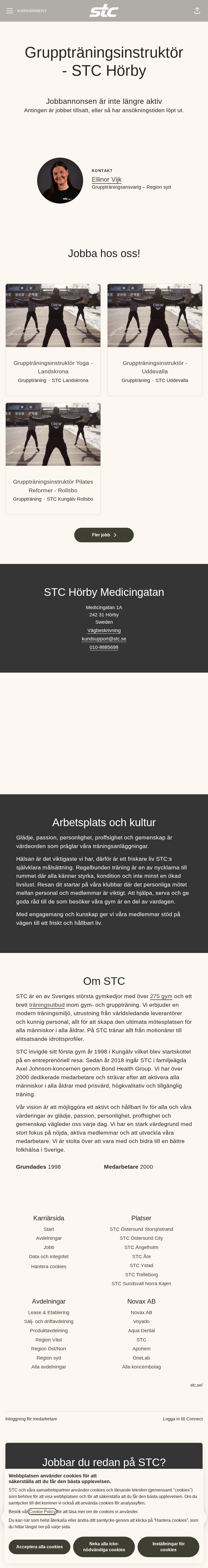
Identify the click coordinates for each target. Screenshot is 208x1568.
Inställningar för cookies (168, 1547)
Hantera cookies (48, 1266)
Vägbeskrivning (104, 630)
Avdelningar (49, 1238)
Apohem (141, 1348)
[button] (197, 10)
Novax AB (141, 1312)
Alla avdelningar (48, 1367)
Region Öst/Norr (48, 1348)
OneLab (141, 1358)
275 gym (161, 996)
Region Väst (48, 1340)
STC (141, 1340)
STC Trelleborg (141, 1274)
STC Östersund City (141, 1238)
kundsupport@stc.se (104, 639)
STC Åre (141, 1256)
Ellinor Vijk (107, 179)
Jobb (49, 1247)
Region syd (49, 1358)
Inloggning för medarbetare (31, 1419)
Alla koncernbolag (141, 1367)
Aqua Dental (141, 1330)
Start (49, 1229)
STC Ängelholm (141, 1247)
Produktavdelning (49, 1330)
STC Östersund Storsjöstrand (141, 1229)
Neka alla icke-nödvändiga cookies (104, 1547)
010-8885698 (104, 647)
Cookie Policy (42, 1511)
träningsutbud (47, 1005)
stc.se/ (196, 1385)
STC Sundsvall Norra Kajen (141, 1283)
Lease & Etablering (48, 1312)
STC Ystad (141, 1265)
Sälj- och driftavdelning (48, 1321)
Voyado (141, 1321)
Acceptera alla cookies (39, 1546)
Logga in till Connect (183, 1419)
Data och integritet (49, 1256)
